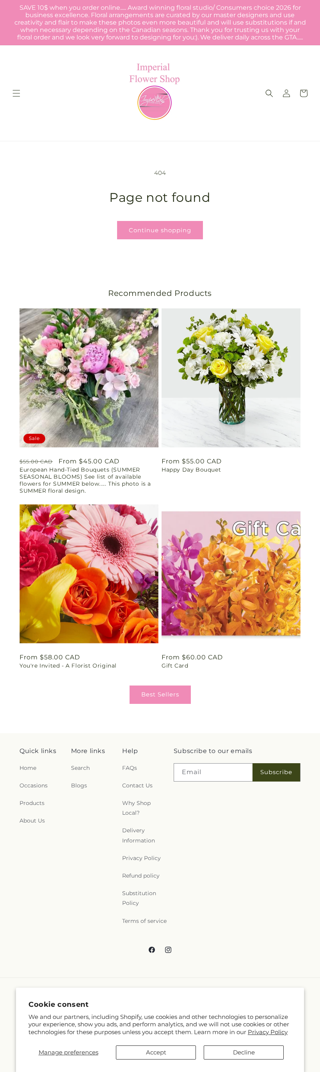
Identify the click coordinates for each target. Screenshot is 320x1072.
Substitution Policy (139, 898)
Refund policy (141, 875)
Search (80, 767)
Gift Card (175, 665)
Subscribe (276, 772)
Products (32, 803)
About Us (32, 820)
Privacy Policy (268, 1032)
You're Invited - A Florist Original (68, 665)
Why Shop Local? (136, 808)
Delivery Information (138, 835)
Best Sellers (160, 694)
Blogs (79, 785)
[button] (16, 93)
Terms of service (144, 920)
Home (28, 767)
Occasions (34, 785)
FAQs (129, 767)
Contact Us (137, 785)
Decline (244, 1052)
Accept (156, 1052)
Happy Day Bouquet (191, 469)
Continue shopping (160, 230)
